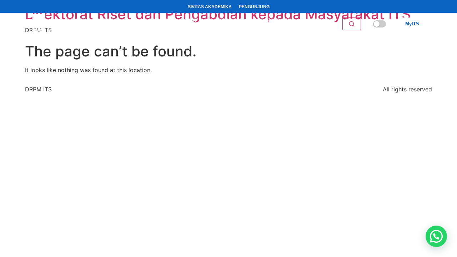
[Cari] (351, 23)
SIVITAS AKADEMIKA (210, 6)
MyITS (412, 23)
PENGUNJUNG (254, 6)
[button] (436, 236)
